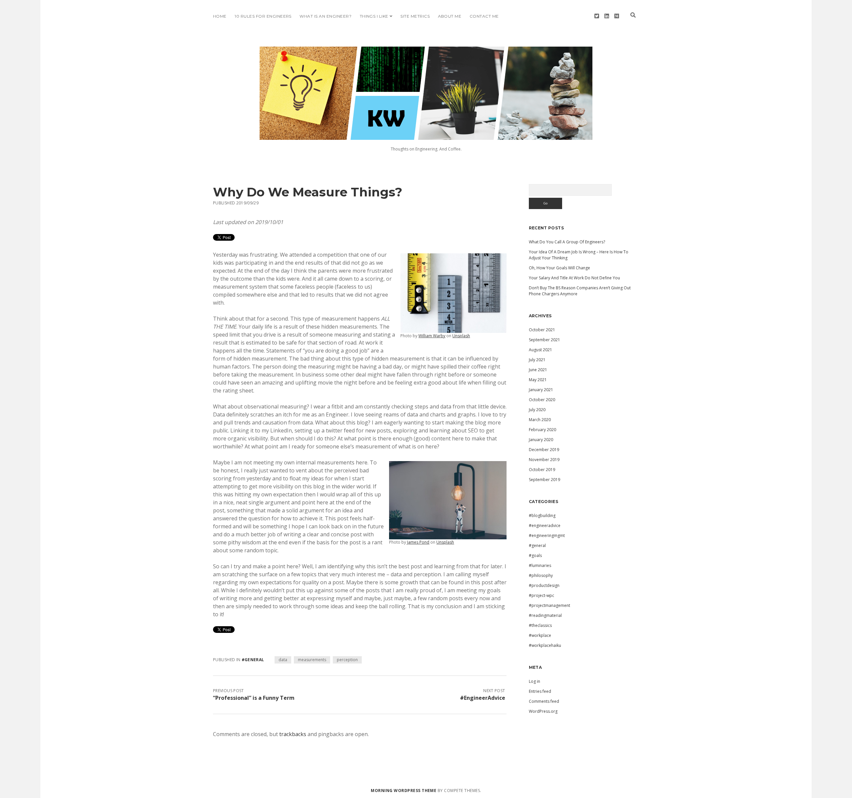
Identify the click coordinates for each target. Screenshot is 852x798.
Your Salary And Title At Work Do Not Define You (574, 278)
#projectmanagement (549, 605)
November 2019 (544, 459)
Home (220, 16)
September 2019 (544, 479)
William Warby (431, 336)
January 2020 (541, 439)
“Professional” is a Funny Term (254, 697)
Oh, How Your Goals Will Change (559, 268)
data (283, 660)
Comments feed (544, 701)
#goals (535, 555)
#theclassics (540, 625)
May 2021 (538, 380)
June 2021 (538, 370)
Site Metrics (415, 16)
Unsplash (461, 336)
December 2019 (544, 449)
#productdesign (544, 585)
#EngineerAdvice (482, 697)
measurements (312, 660)
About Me (450, 16)
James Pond (418, 542)
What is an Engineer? (325, 16)
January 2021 (541, 390)
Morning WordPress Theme (403, 790)
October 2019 (542, 469)
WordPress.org (543, 711)
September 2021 (544, 340)
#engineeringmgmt (547, 535)
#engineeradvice (544, 525)
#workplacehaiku (545, 645)
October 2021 (542, 330)
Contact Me (484, 16)
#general (253, 660)
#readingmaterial (545, 615)
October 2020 (542, 399)
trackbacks (292, 734)
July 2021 (537, 360)
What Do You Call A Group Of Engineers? (567, 242)
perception (347, 660)
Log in (534, 681)
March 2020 (540, 419)
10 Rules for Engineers (263, 16)
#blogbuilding (542, 515)
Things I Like (374, 16)
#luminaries (540, 565)
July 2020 (537, 409)
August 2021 (540, 350)
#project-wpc (541, 595)
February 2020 (542, 429)
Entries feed (540, 691)
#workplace (540, 635)
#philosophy (541, 575)
